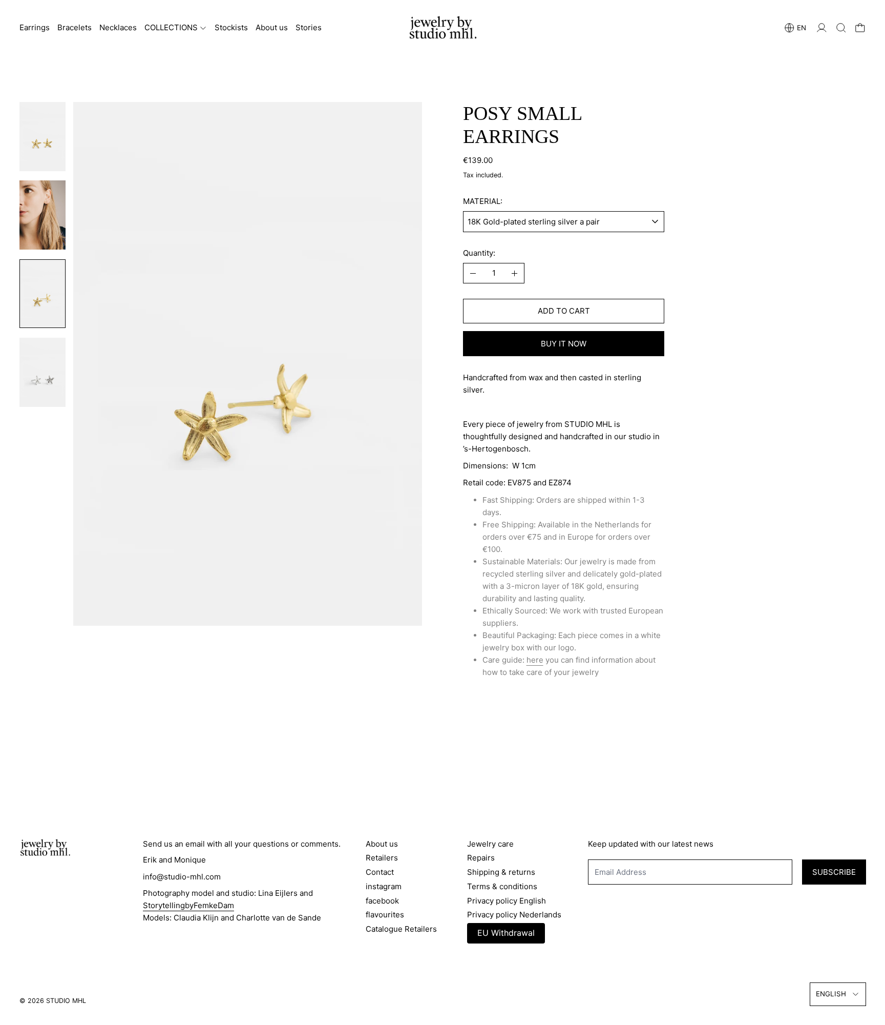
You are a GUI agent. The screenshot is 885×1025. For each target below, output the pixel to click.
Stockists (231, 27)
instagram (384, 886)
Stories (309, 27)
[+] (515, 273)
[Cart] (860, 28)
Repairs (481, 858)
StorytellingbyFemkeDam (188, 905)
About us (272, 27)
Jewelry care (490, 844)
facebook (382, 901)
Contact (380, 872)
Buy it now (563, 343)
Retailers (382, 858)
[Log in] (822, 28)
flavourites (385, 914)
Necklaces (118, 27)
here (534, 660)
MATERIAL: (482, 201)
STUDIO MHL (66, 1000)
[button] (841, 28)
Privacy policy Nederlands (514, 914)
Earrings (34, 27)
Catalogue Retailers (401, 929)
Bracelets (74, 27)
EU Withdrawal (506, 933)
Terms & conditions (502, 886)
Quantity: (479, 253)
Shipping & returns (501, 872)
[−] (473, 273)
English (831, 994)
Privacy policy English (506, 901)
